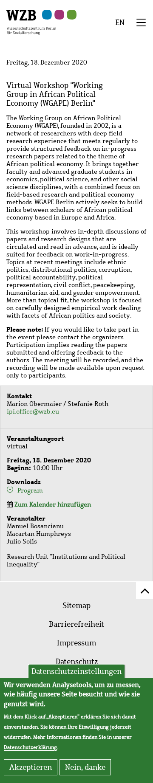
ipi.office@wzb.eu (33, 411)
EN (120, 22)
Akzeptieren (30, 767)
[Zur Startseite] (31, 22)
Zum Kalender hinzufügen (52, 504)
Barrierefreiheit (76, 624)
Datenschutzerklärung (30, 747)
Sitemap (76, 605)
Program (30, 490)
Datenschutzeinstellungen (76, 671)
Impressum (76, 643)
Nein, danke (85, 767)
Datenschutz (77, 661)
